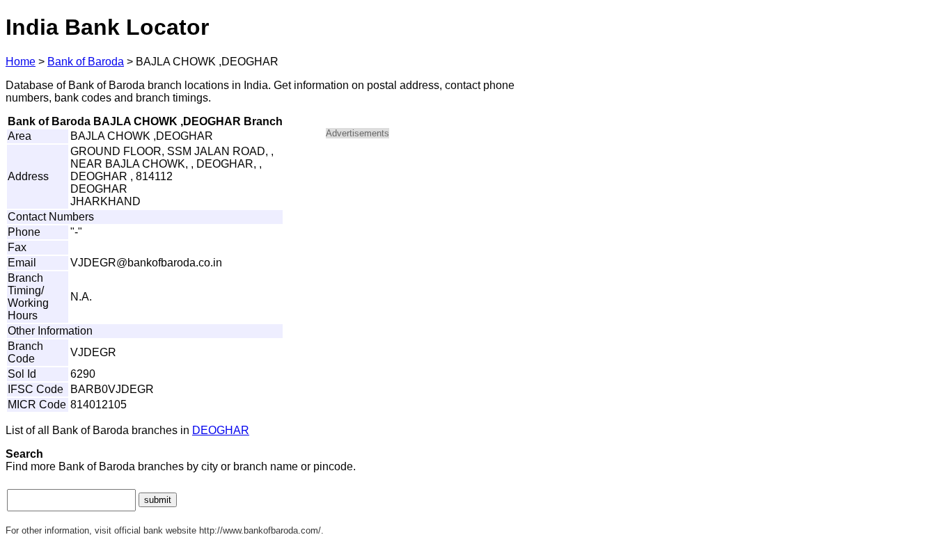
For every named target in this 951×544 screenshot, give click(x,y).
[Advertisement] (444, 247)
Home (21, 61)
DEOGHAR (220, 430)
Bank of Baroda (85, 61)
